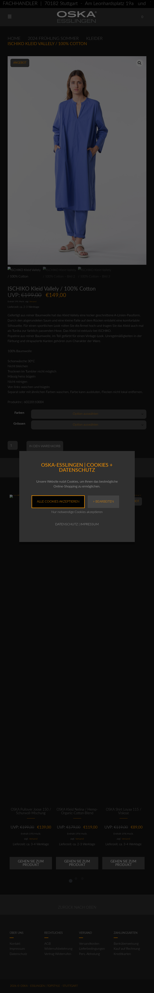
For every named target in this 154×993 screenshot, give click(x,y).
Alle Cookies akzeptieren (58, 501)
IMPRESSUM (89, 524)
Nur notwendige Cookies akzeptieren (77, 512)
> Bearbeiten (103, 501)
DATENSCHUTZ (66, 524)
